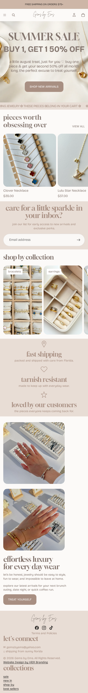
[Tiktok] (51, 627)
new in (7, 680)
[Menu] (4, 15)
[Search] (13, 15)
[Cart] (83, 15)
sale (6, 676)
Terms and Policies (44, 633)
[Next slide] (80, 165)
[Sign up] (78, 240)
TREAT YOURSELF (20, 599)
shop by (8, 684)
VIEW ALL (78, 126)
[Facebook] (36, 627)
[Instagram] (44, 627)
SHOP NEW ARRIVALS (44, 86)
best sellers (11, 688)
